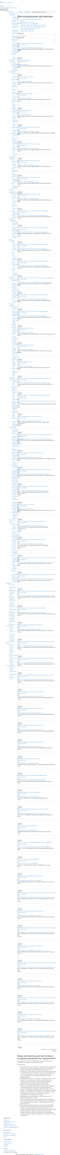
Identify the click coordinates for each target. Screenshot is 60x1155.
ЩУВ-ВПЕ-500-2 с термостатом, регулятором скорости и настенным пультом (35, 1002)
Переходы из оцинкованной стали (15, 130)
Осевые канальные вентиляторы (15, 495)
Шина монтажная (15, 576)
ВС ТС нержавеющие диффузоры (15, 185)
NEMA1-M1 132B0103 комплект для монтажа (28, 165)
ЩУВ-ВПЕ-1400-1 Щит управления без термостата (29, 880)
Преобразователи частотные (27, 22)
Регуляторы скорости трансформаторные (30, 28)
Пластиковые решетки (15, 295)
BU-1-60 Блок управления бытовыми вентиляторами (30, 47)
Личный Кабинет (8, 1141)
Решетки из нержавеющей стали (15, 300)
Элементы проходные (12, 619)
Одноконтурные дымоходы (13, 613)
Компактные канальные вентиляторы (15, 474)
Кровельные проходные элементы (15, 67)
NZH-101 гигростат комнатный (24, 81)
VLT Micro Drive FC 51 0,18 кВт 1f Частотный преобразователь (32, 215)
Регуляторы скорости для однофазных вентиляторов (33, 25)
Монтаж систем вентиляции (10, 1126)
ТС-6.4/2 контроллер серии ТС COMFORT (27, 863)
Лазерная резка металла (10, 1124)
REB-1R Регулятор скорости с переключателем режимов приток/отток (34, 439)
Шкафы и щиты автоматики (27, 31)
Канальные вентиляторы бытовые (15, 455)
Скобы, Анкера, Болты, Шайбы (14, 543)
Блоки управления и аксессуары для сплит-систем (12, 633)
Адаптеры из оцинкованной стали (15, 75)
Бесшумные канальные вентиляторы (15, 430)
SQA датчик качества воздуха (24, 98)
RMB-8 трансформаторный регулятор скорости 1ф (29, 746)
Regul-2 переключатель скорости (25, 509)
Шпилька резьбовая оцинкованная (15, 580)
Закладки (6, 1144)
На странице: (20, 37)
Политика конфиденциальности (11, 1127)
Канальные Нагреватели (13, 219)
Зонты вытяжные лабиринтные (15, 213)
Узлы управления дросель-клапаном (15, 566)
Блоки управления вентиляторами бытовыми (16, 18)
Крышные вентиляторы (15, 478)
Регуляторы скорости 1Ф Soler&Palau (29, 23)
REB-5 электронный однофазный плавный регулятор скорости (32, 490)
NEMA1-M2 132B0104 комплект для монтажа (28, 181)
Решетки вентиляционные (14, 278)
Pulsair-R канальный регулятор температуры (28, 796)
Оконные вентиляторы (15, 491)
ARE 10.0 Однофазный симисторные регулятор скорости (31, 525)
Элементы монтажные (12, 616)
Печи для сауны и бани (12, 652)
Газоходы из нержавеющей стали (13, 587)
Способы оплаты (8, 1123)
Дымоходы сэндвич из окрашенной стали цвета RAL (12, 600)
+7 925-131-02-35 (4, 8)
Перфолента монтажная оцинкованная (15, 537)
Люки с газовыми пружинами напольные (15, 273)
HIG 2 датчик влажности (23, 64)
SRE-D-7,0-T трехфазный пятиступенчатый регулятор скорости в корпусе (35, 679)
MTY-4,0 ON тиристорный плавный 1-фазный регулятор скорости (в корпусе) (36, 595)
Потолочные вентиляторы (15, 505)
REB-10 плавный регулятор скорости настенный (29, 420)
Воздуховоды (13, 71)
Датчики (14, 21)
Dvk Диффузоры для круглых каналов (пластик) (15, 163)
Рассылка (6, 1146)
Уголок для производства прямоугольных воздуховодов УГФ (16, 558)
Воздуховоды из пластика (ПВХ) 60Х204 (15, 82)
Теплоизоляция (16, 550)
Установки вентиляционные (14, 378)
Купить (20, 58)
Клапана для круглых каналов (14, 335)
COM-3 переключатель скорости (25, 349)
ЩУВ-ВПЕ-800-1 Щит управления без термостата (29, 1019)
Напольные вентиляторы (15, 488)
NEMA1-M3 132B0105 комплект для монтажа (28, 198)
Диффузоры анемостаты (12, 157)
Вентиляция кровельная (12, 60)
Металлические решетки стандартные (16, 292)
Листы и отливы (10, 665)
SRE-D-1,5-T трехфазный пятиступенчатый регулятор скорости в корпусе (35, 646)
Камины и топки (12, 645)
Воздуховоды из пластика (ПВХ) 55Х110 (15, 96)
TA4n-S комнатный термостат (24, 114)
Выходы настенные (15, 288)
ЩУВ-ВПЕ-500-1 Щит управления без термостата (29, 985)
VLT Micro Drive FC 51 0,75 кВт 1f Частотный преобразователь (32, 265)
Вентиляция (9, 11)
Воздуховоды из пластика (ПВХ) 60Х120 (15, 104)
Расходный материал (12, 639)
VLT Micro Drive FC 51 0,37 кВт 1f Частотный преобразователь (32, 232)
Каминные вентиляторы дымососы (15, 451)
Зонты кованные (14, 216)
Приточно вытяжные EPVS (14, 387)
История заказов (8, 1143)
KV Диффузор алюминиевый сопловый (15, 180)
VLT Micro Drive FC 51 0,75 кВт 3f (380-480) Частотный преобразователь (34, 282)
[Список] (53, 41)
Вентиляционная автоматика (14, 13)
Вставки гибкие (14, 325)
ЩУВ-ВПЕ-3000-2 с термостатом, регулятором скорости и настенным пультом (36, 967)
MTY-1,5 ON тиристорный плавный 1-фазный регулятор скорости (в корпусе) (36, 562)
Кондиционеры (10, 625)
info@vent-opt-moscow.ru (10, 1150)
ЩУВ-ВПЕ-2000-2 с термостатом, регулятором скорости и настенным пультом (36, 932)
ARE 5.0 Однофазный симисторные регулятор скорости (30, 544)
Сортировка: (20, 33)
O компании (6, 1120)
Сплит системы (12, 627)
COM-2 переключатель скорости (25, 332)
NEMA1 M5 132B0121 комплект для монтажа (28, 148)
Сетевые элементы (12, 304)
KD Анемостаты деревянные (15, 174)
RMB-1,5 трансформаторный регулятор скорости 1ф (30, 696)
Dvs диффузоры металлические (16, 170)
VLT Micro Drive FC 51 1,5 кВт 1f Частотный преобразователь (32, 299)
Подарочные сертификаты (10, 1133)
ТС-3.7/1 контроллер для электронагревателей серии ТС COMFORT (33, 847)
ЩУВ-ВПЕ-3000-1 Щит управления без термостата (29, 950)
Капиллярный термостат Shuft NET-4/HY (27, 830)
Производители (7, 1132)
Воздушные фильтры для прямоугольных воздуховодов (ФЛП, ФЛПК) (16, 318)
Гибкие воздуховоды (15, 109)
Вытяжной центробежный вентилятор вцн (16, 446)
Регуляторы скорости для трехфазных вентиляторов (33, 26)
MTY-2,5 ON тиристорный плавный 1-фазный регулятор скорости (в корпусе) (36, 579)
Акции (5, 1136)
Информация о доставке (10, 1121)
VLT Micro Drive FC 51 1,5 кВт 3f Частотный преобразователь (32, 315)
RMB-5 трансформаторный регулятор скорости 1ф (29, 729)
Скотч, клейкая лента (14, 548)
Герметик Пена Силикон (14, 526)
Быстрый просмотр (22, 44)
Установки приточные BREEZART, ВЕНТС (15, 407)
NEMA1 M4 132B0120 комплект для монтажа (28, 131)
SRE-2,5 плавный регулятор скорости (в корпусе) (29, 629)
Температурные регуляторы (27, 29)
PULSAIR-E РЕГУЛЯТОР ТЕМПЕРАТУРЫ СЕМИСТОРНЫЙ (31, 780)
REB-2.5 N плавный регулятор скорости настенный (29, 457)
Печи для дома (12, 648)
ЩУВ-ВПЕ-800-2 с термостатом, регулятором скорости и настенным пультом (35, 1035)
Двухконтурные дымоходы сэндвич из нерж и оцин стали (13, 593)
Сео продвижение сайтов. (38, 1154)
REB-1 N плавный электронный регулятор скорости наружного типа (33, 382)
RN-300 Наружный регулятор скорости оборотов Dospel (30, 612)
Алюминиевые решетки (15, 285)
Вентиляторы (13, 427)
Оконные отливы (12, 677)
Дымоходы (9, 583)
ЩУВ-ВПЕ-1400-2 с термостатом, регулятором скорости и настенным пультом (36, 897)
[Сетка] (55, 41)
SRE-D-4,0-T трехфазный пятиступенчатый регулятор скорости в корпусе (35, 662)
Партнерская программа (10, 1135)
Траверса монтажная (15, 552)
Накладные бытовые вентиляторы (15, 484)
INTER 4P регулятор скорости (24, 366)
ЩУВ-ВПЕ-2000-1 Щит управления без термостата (29, 915)
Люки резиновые (12, 239)
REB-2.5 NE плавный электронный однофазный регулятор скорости (33, 474)
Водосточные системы (13, 667)
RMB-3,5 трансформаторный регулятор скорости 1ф (30, 713)
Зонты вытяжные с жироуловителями (14, 190)
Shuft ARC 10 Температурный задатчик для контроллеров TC (32, 813)
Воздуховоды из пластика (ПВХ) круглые (15, 89)
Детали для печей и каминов (12, 662)
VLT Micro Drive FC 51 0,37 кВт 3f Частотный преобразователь (32, 248)
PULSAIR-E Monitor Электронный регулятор (27, 763)
